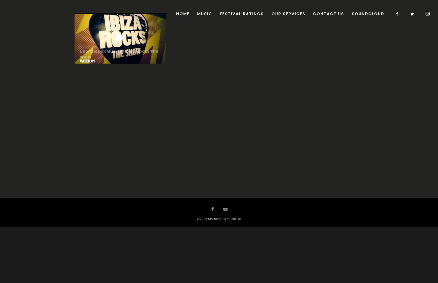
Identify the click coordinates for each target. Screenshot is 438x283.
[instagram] (428, 14)
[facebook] (397, 14)
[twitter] (413, 14)
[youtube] (225, 211)
